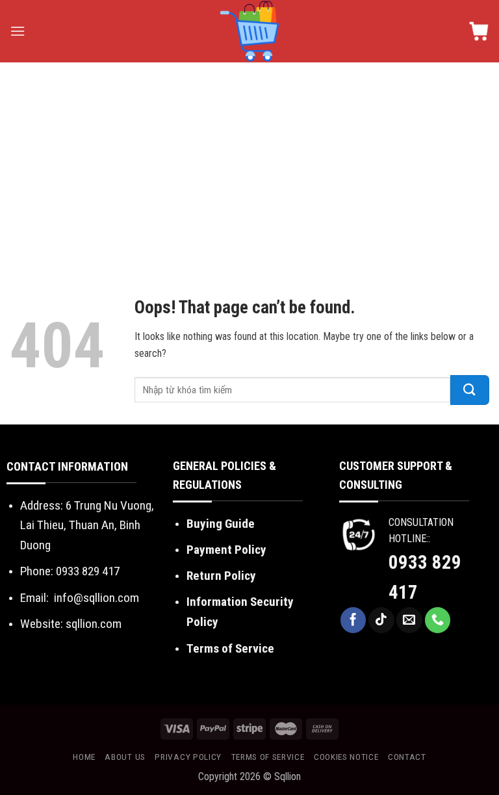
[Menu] (17, 31)
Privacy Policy (188, 756)
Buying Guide (220, 523)
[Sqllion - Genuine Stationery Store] (250, 31)
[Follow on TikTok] (381, 620)
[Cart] (478, 31)
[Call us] (438, 620)
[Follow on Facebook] (353, 620)
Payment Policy (226, 549)
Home (84, 756)
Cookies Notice (346, 756)
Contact (407, 756)
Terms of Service (230, 648)
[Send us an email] (409, 620)
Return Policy (221, 575)
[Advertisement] (249, 160)
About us (125, 756)
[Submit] (469, 390)
